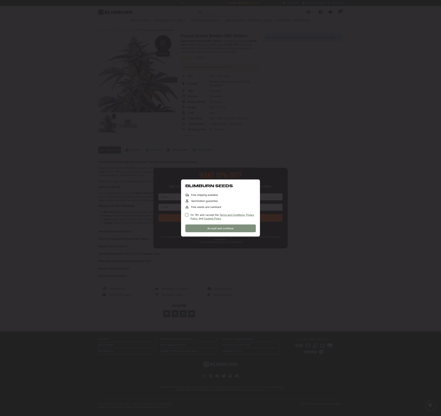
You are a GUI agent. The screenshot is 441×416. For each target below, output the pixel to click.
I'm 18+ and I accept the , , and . (222, 216)
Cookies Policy (212, 218)
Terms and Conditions (232, 214)
